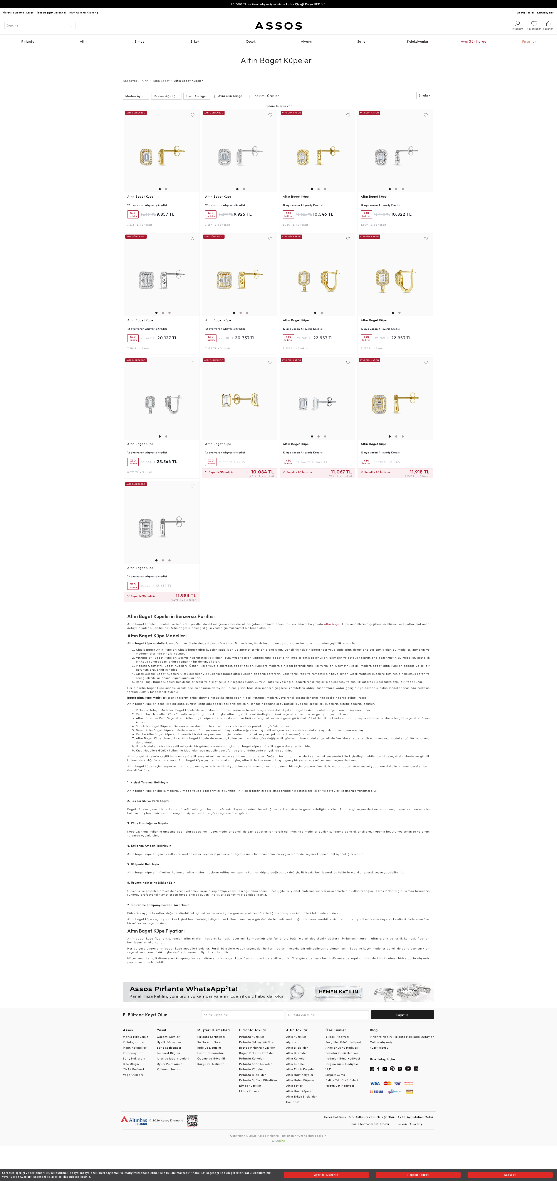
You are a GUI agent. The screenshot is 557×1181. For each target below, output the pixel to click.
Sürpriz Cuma (335, 1074)
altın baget (332, 624)
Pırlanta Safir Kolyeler (255, 1064)
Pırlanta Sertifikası (211, 1036)
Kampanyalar (545, 12)
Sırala (424, 95)
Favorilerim (534, 28)
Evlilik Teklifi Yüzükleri (341, 1080)
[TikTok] (385, 1068)
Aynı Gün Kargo (473, 41)
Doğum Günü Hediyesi (341, 1064)
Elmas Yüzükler (250, 1085)
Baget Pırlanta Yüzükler (256, 1053)
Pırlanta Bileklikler (252, 1074)
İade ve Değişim (209, 1047)
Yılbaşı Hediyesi (337, 1036)
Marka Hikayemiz (135, 1036)
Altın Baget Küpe (140, 196)
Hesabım (517, 29)
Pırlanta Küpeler (251, 1069)
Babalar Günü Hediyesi (342, 1053)
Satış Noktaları (134, 1058)
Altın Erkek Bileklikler (301, 1096)
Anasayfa (130, 80)
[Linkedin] (416, 1069)
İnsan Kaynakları (135, 1047)
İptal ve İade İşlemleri (173, 1058)
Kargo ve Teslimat (210, 1064)
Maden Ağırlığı (165, 96)
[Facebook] (378, 1069)
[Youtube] (408, 1069)
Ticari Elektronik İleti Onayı (369, 1124)
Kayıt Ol (403, 1015)
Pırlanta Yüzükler (251, 1036)
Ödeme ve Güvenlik (211, 1058)
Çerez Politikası (335, 1117)
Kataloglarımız (134, 1042)
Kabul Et (510, 1175)
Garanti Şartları (169, 1036)
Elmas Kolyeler (250, 1091)
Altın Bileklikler (297, 1047)
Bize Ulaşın (131, 1064)
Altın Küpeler (295, 1064)
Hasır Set (293, 1102)
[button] (158, 150)
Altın (83, 41)
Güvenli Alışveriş (410, 1124)
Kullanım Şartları (169, 1069)
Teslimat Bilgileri (169, 1053)
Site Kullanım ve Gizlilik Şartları (372, 1117)
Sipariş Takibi (525, 12)
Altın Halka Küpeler (300, 1080)
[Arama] (70, 25)
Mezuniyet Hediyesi (339, 1085)
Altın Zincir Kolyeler (300, 1069)
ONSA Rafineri (133, 1069)
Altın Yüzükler (296, 1036)
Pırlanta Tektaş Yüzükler (257, 1042)
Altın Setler (294, 1085)
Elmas (139, 41)
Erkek (195, 41)
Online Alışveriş (381, 1042)
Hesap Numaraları (210, 1053)
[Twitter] (400, 1068)
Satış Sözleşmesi (169, 1047)
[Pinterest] (392, 1069)
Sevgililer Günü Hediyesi (343, 1042)
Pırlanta (28, 41)
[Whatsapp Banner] (278, 992)
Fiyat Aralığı (196, 96)
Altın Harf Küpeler (299, 1091)
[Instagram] (372, 1068)
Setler (362, 41)
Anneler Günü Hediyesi (342, 1047)
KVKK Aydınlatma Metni (415, 1117)
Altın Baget (161, 80)
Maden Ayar (135, 96)
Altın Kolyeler (296, 1058)
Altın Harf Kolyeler (300, 1074)
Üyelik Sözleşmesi (170, 1042)
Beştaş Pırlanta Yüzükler (257, 1047)
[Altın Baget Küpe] (162, 151)
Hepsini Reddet (418, 1175)
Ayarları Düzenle (326, 1175)
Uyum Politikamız (169, 1064)
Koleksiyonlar (418, 41)
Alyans (306, 41)
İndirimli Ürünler (266, 96)
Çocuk (251, 41)
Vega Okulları (133, 1074)
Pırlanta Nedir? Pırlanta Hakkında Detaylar (402, 1036)
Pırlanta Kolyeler (251, 1058)
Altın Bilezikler (296, 1053)
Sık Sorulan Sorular (211, 1042)
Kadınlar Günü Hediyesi (342, 1058)
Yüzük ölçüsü (379, 1047)
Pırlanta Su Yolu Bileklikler (258, 1080)
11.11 (328, 1069)
